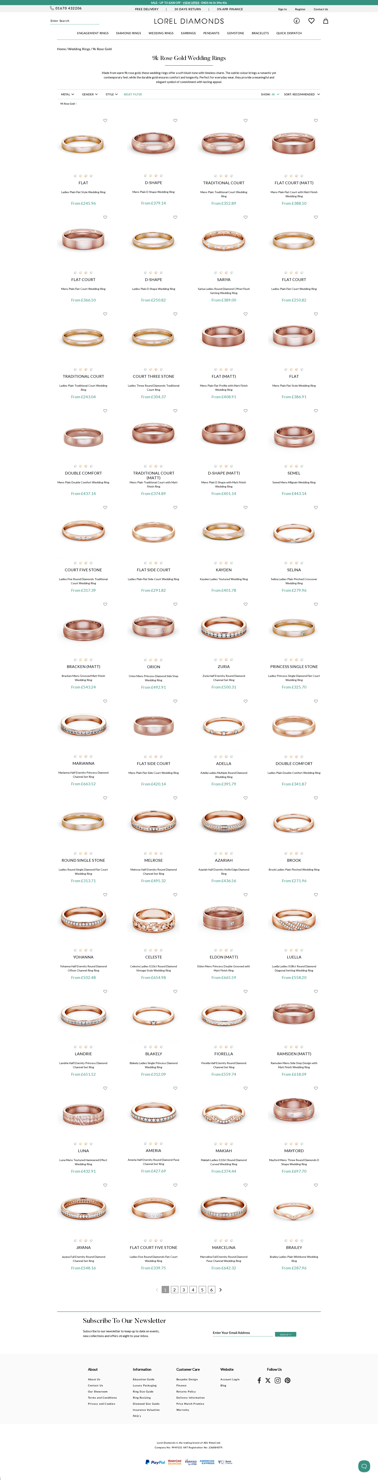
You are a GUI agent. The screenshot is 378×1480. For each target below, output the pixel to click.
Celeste (153, 957)
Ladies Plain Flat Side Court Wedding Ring (153, 579)
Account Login (230, 1379)
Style (110, 94)
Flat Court (83, 279)
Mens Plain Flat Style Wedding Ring (294, 385)
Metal (66, 94)
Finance (181, 1385)
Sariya (224, 279)
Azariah (224, 860)
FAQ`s (137, 1416)
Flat (83, 182)
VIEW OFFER (191, 2)
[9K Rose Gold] (85, 175)
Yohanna (83, 957)
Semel (294, 473)
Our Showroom (98, 1392)
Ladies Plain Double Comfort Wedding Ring (294, 772)
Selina (294, 569)
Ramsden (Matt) (294, 1053)
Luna (83, 1150)
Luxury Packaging (145, 1385)
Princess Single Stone (294, 666)
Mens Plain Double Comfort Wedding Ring (83, 482)
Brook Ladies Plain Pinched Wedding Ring (294, 869)
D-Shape (153, 182)
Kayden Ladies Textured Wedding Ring (224, 579)
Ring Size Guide (143, 1392)
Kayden (224, 569)
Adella (223, 763)
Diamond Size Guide (146, 1404)
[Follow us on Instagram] (278, 1382)
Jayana (83, 1247)
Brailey (294, 1247)
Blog (223, 1385)
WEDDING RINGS (161, 33)
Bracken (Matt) (83, 666)
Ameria (153, 1150)
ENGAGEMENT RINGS (92, 33)
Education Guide (144, 1379)
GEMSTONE (235, 33)
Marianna (83, 763)
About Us (94, 1379)
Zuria (224, 666)
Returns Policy (186, 1392)
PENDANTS (211, 33)
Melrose (153, 860)
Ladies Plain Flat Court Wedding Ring (294, 288)
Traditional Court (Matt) (153, 475)
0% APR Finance (230, 9)
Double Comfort (83, 473)
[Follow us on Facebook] (259, 1382)
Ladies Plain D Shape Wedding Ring (153, 288)
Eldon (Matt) (224, 957)
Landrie (83, 1053)
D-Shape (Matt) (224, 473)
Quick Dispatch (289, 33)
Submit (98, 20)
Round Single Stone (83, 860)
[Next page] (221, 1290)
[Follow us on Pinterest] (287, 1382)
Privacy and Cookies (101, 1404)
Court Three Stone (153, 376)
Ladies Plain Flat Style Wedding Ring (83, 192)
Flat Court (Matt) (294, 182)
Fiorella (223, 1053)
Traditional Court (224, 182)
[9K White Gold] (75, 175)
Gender (88, 94)
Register (300, 9)
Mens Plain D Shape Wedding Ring (153, 192)
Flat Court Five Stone (153, 1247)
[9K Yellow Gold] (80, 175)
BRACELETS (260, 33)
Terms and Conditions (102, 1398)
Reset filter (133, 94)
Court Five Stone (83, 569)
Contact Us (321, 9)
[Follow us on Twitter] (268, 1382)
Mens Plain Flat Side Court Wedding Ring (154, 772)
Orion (153, 666)
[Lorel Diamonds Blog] (189, 22)
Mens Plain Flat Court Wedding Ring (83, 288)
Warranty (182, 1410)
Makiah (224, 1150)
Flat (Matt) (224, 376)
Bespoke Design (187, 1379)
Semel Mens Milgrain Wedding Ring (294, 482)
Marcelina (223, 1247)
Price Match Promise (190, 1404)
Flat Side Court (153, 569)
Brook (294, 860)
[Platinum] (91, 175)
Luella (294, 957)
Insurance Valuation (146, 1410)
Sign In (282, 9)
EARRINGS (188, 33)
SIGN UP (285, 1334)
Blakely (153, 1053)
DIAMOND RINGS (128, 33)
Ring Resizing (142, 1398)
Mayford (294, 1150)
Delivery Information (190, 1398)
